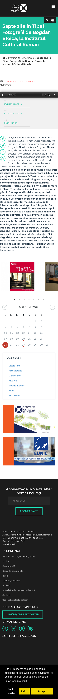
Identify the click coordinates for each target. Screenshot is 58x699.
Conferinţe (15, 375)
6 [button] (38, 299)
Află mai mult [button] (19, 681)
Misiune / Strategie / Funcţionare (18, 556)
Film (11, 390)
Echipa (5, 561)
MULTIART (14, 395)
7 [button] (43, 299)
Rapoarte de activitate (12, 571)
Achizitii (6, 585)
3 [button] (24, 299)
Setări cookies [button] (11, 691)
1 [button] (14, 299)
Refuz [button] (24, 691)
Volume (54, 94)
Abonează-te (29, 511)
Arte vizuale (15, 370)
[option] (22, 277)
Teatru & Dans (16, 385)
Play (3, 95)
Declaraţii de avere (11, 580)
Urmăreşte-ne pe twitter (23, 614)
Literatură (14, 365)
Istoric (5, 576)
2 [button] (19, 299)
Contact (6, 595)
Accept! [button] (42, 691)
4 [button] (29, 299)
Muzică (13, 380)
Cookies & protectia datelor (15, 600)
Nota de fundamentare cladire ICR (18, 590)
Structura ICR (8, 566)
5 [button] (33, 299)
